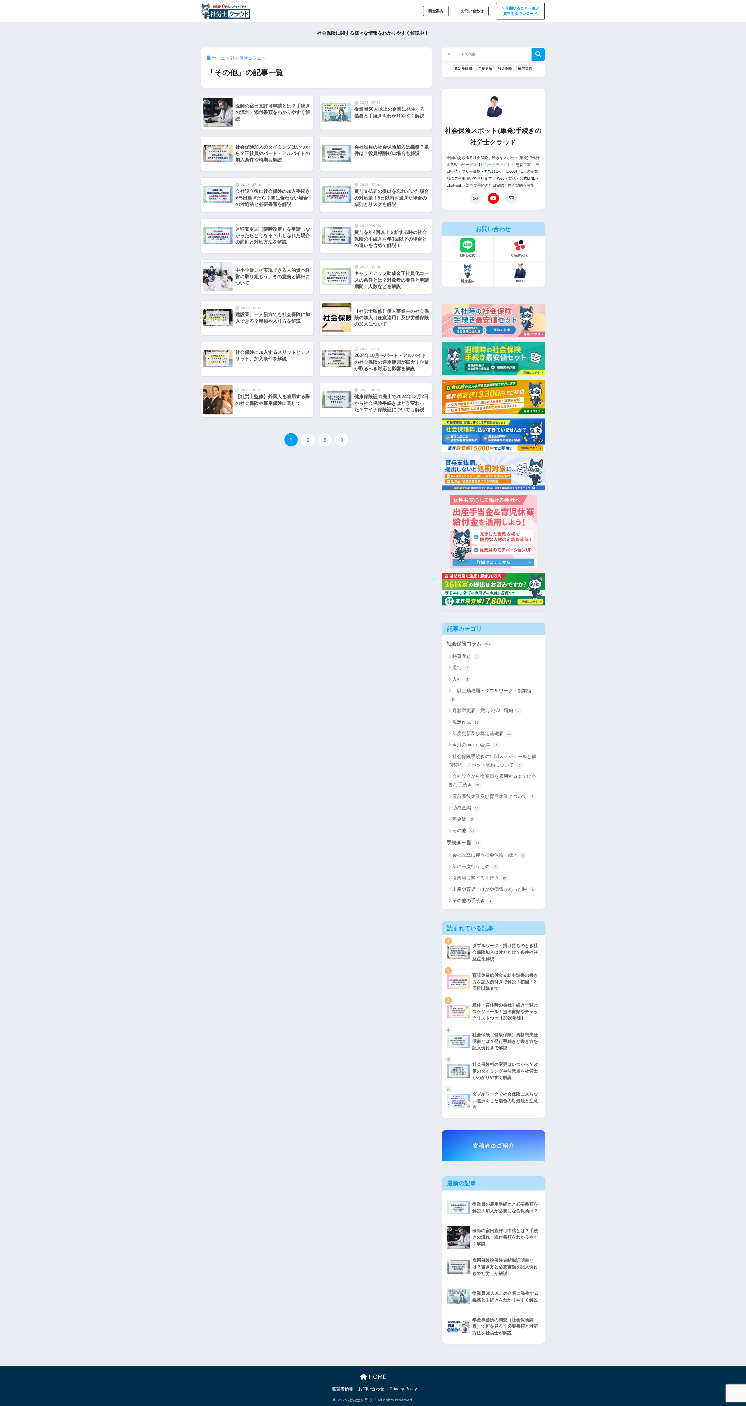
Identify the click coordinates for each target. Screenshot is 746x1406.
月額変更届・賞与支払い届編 (486, 710)
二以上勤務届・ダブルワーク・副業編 (492, 695)
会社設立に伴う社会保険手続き (488, 854)
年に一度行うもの (474, 866)
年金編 (462, 819)
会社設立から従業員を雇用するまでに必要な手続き (492, 780)
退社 (460, 667)
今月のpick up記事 (474, 744)
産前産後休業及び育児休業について (492, 796)
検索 (538, 54)
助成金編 (465, 807)
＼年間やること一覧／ (520, 11)
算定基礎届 (463, 68)
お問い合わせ (472, 11)
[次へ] (342, 439)
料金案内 (436, 11)
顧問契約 (525, 68)
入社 (460, 679)
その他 (463, 830)
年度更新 (485, 68)
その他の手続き (472, 900)
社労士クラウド (494, 164)
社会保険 (505, 68)
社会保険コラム (468, 644)
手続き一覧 (463, 842)
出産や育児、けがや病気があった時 (493, 889)
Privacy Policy (403, 1388)
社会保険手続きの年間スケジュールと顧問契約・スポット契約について (492, 760)
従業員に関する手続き (479, 877)
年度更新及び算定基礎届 (481, 733)
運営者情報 (342, 1388)
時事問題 (465, 656)
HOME (376, 1376)
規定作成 (465, 722)
